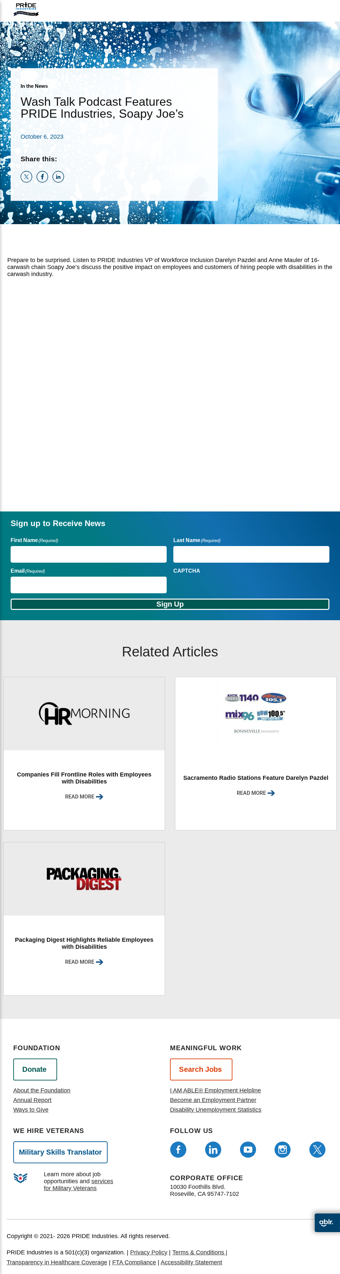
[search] (317, 15)
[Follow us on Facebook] (178, 1149)
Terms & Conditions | (199, 1252)
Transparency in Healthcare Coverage (57, 1262)
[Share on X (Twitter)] (29, 180)
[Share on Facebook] (44, 180)
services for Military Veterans (78, 1185)
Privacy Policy (148, 1252)
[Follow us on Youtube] (248, 1149)
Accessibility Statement (191, 1262)
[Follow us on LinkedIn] (213, 1149)
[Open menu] (301, 9)
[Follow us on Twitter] (317, 1149)
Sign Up (170, 604)
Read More (79, 796)
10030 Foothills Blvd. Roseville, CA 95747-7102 (204, 1190)
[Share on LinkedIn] (59, 180)
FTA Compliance (134, 1262)
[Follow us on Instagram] (282, 1149)
